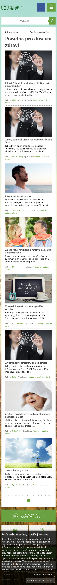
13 (16, 495)
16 (27, 495)
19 (38, 495)
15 (23, 495)
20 (41, 495)
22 (49, 495)
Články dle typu (11, 32)
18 (34, 495)
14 (19, 495)
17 (30, 495)
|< (8, 495)
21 (45, 495)
